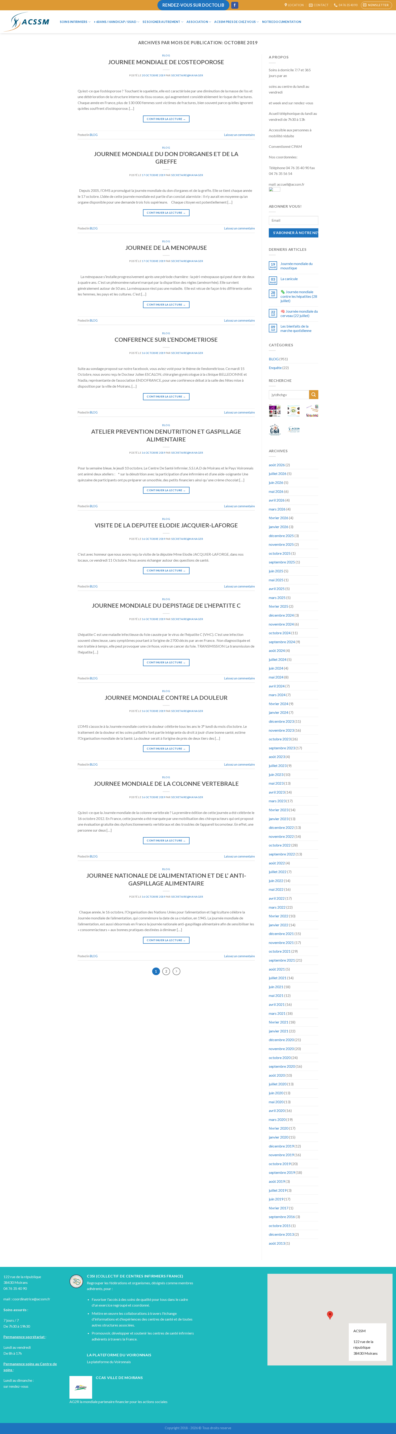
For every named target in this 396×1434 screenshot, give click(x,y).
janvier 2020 (278, 1137)
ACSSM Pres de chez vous (235, 22)
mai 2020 (276, 1102)
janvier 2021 (278, 1031)
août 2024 (277, 650)
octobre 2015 (280, 1225)
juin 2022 (276, 880)
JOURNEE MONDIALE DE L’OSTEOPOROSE (166, 61)
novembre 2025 (281, 544)
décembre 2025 (281, 535)
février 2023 (278, 810)
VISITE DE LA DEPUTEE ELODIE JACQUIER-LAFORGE (166, 525)
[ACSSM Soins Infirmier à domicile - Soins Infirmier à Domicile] (26, 22)
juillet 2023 (277, 765)
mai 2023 (276, 783)
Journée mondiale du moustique (296, 265)
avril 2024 (277, 686)
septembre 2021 (282, 960)
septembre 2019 (282, 1172)
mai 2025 (276, 580)
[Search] (312, 21)
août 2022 (277, 863)
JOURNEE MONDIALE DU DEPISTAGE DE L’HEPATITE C (166, 605)
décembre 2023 (281, 721)
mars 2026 (277, 509)
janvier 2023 (278, 818)
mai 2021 (276, 995)
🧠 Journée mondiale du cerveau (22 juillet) (299, 313)
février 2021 (278, 1022)
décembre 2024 (281, 615)
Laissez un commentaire (239, 135)
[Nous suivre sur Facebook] (234, 5)
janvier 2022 (278, 925)
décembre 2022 (281, 827)
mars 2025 (277, 597)
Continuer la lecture (166, 119)
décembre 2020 (281, 1039)
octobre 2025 (280, 553)
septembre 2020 (282, 1066)
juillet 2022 (277, 871)
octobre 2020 (280, 1057)
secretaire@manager (187, 75)
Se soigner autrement (161, 22)
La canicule (289, 278)
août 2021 (277, 969)
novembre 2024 (281, 624)
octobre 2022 (280, 845)
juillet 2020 (277, 1084)
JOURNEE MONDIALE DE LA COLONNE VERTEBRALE (166, 783)
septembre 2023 (282, 748)
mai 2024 (276, 677)
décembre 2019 (281, 1146)
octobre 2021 (280, 951)
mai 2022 (276, 889)
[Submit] (313, 394)
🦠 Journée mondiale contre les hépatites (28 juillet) (298, 296)
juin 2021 (276, 986)
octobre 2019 (280, 1163)
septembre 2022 (282, 854)
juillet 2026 (277, 473)
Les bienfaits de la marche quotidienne (295, 328)
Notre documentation (281, 22)
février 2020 (278, 1128)
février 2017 (278, 1208)
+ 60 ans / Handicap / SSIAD (115, 22)
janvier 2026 (278, 526)
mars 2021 (277, 1013)
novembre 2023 (281, 730)
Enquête (275, 367)
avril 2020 (277, 1110)
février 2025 (278, 606)
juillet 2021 (277, 978)
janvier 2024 (278, 712)
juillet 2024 (277, 659)
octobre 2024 (280, 633)
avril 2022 (277, 898)
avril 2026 (277, 500)
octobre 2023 (280, 739)
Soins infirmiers (74, 22)
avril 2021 (277, 1004)
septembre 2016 (282, 1216)
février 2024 (278, 703)
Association (197, 22)
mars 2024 (277, 694)
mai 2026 (276, 491)
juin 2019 (276, 1199)
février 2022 (278, 916)
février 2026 (278, 518)
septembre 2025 (282, 562)
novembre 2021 (281, 942)
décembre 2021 (281, 933)
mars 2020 (277, 1119)
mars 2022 (277, 907)
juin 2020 (276, 1093)
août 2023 (277, 756)
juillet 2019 (277, 1190)
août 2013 (277, 1243)
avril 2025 (277, 588)
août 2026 (277, 465)
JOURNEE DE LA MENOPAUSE (166, 247)
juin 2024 (276, 668)
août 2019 (277, 1181)
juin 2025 (276, 571)
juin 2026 (276, 482)
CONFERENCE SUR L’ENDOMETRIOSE (166, 339)
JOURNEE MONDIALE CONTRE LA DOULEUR (166, 697)
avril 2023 (277, 792)
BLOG (166, 55)
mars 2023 (277, 801)
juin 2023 (276, 774)
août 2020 (277, 1075)
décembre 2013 (281, 1234)
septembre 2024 (282, 642)
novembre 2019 (281, 1155)
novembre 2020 (281, 1048)
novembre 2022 (281, 836)
